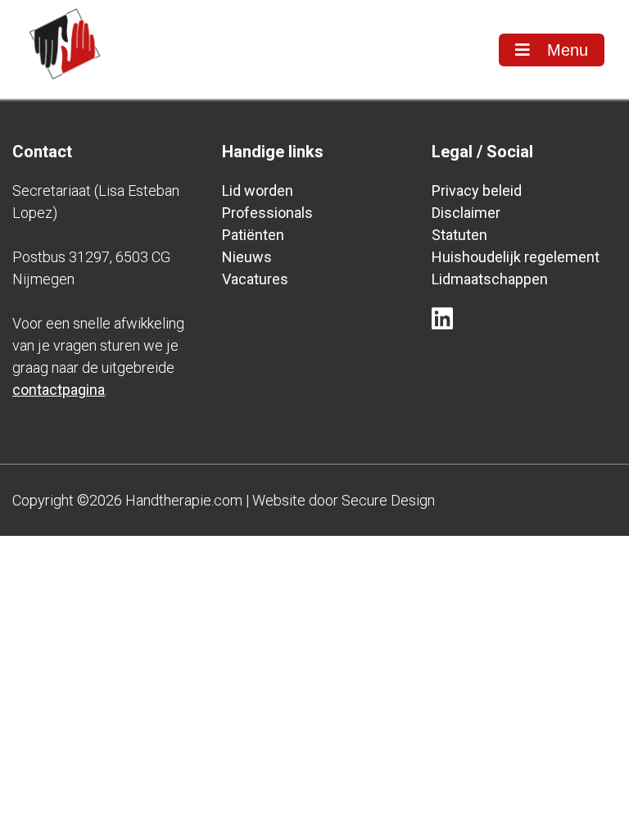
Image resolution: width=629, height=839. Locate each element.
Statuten (459, 234)
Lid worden (257, 190)
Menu (565, 50)
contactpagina (58, 389)
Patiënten (253, 234)
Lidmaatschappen (490, 279)
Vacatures (255, 279)
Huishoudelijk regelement (516, 256)
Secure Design (388, 500)
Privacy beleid (477, 190)
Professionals (267, 212)
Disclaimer (466, 212)
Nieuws (247, 256)
